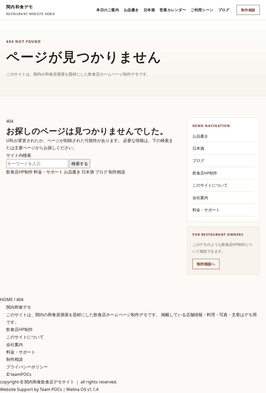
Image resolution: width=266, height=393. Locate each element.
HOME (6, 299)
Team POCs (51, 389)
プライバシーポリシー (27, 367)
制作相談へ (206, 263)
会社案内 (200, 197)
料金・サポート (48, 172)
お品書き (131, 9)
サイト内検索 (18, 155)
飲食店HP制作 (19, 172)
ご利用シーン (202, 9)
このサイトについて (210, 185)
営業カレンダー (172, 9)
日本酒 (149, 9)
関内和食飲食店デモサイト (49, 382)
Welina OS (76, 389)
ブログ (224, 9)
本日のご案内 (107, 9)
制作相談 (248, 10)
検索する (79, 163)
